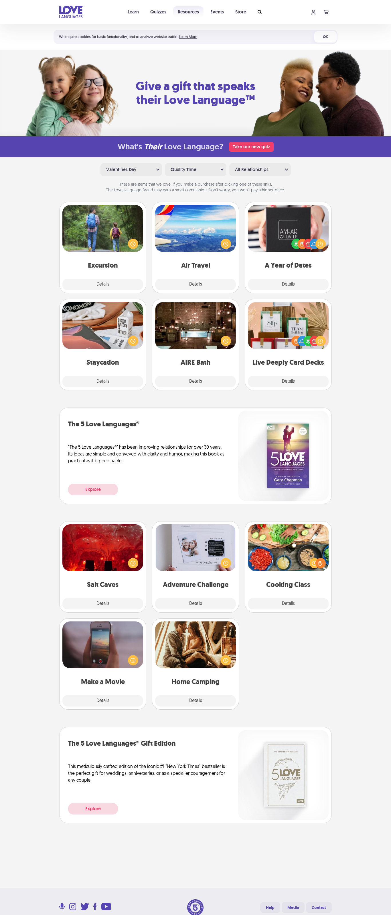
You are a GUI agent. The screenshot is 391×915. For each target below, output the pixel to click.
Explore (93, 489)
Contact (319, 907)
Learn (133, 12)
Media (293, 907)
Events (217, 12)
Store (240, 12)
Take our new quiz (251, 147)
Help (270, 907)
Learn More (188, 36)
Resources (188, 12)
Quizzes (158, 12)
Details (102, 284)
